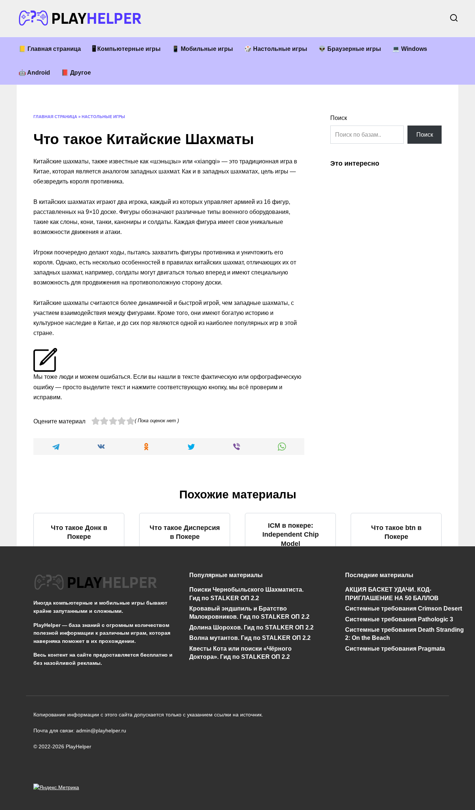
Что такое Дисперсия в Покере (185, 532)
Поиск (338, 118)
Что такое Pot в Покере (78, 599)
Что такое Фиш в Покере (184, 599)
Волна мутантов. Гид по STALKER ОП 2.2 (250, 638)
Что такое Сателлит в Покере (396, 599)
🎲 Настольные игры (275, 49)
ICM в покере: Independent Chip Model (290, 534)
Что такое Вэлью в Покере (290, 599)
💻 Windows (409, 49)
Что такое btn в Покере (396, 532)
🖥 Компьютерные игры (126, 49)
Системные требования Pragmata (395, 648)
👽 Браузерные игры (349, 49)
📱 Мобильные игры (202, 49)
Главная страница (55, 116)
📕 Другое (76, 72)
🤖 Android (34, 72)
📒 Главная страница (50, 49)
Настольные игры (103, 116)
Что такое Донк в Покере (79, 532)
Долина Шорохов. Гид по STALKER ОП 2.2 (251, 627)
